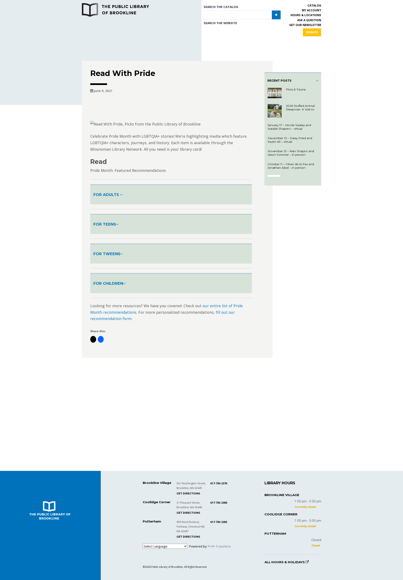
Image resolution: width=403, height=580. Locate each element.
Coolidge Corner (280, 514)
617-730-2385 (218, 522)
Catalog (314, 5)
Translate (223, 546)
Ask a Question (309, 20)
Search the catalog (221, 7)
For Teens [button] (104, 224)
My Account (311, 10)
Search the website (220, 23)
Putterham (275, 534)
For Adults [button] (106, 194)
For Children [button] (108, 283)
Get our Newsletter (305, 25)
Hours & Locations (305, 15)
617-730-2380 (218, 502)
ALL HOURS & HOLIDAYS (285, 562)
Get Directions (188, 493)
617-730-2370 (218, 483)
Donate (312, 32)
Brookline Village (281, 495)
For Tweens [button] (106, 254)
